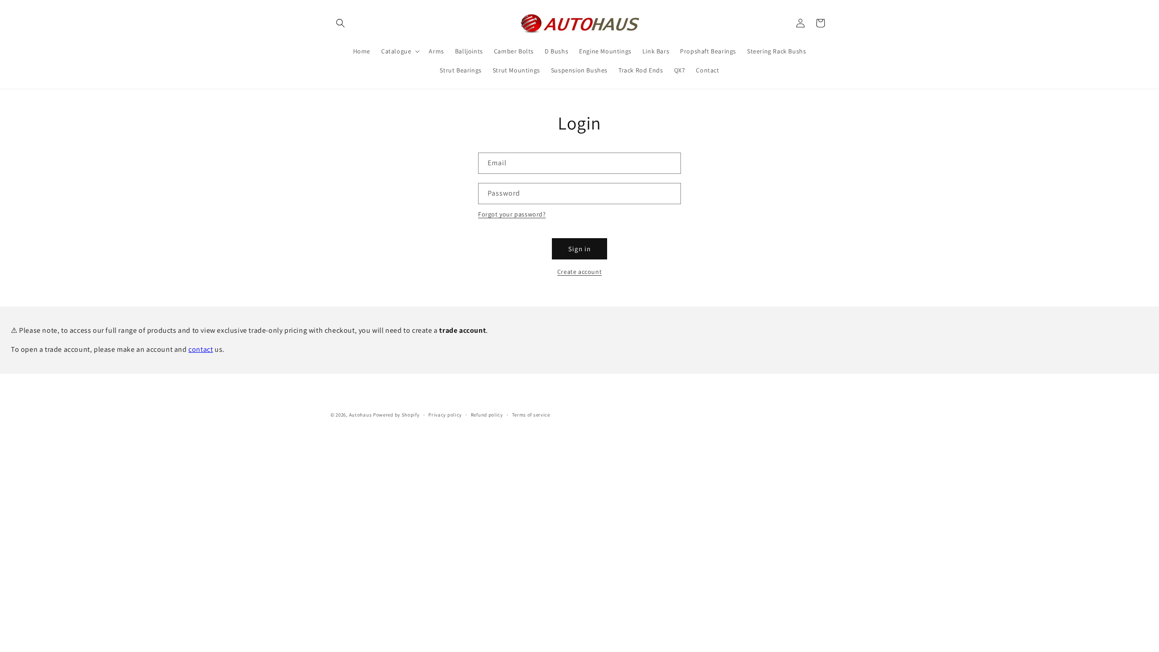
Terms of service (531, 415)
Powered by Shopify (396, 415)
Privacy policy (445, 415)
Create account (579, 272)
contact (200, 349)
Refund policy (487, 415)
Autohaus (360, 415)
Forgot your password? (512, 214)
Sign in (579, 248)
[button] (340, 23)
